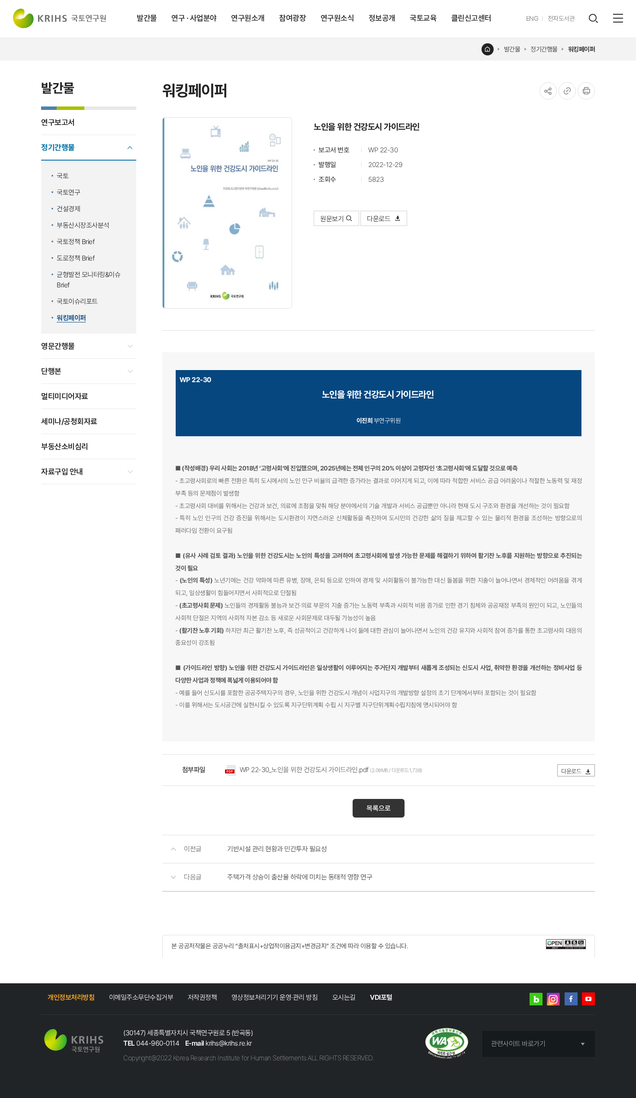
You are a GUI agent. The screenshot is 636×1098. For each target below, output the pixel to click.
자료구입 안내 (62, 471)
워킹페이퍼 (581, 49)
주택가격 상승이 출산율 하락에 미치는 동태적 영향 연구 (299, 877)
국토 (62, 176)
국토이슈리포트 (77, 301)
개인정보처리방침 (71, 997)
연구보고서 (58, 122)
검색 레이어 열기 (593, 18)
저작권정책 (202, 997)
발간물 (147, 18)
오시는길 (344, 997)
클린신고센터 (471, 18)
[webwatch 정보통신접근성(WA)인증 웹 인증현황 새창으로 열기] (446, 1044)
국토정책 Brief (75, 242)
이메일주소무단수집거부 (141, 997)
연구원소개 (248, 18)
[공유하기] (548, 91)
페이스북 (571, 998)
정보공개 (382, 18)
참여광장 (292, 18)
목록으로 (378, 808)
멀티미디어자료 (64, 396)
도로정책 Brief (75, 258)
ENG (532, 19)
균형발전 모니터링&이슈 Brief (88, 279)
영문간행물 (58, 346)
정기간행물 (544, 49)
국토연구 (68, 192)
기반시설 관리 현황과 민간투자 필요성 (277, 849)
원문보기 (332, 219)
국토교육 (423, 18)
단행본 (51, 371)
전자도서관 (561, 19)
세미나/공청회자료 (69, 421)
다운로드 (379, 219)
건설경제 (68, 209)
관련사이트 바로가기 (518, 1044)
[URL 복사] (567, 91)
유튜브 (588, 998)
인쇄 (586, 91)
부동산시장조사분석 (83, 225)
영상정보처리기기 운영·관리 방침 (274, 997)
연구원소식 (337, 18)
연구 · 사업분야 (194, 18)
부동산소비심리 (64, 446)
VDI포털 (381, 997)
